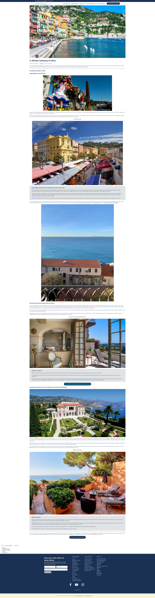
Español (99, 572)
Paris (73, 576)
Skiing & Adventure (89, 567)
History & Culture (89, 561)
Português (99, 573)
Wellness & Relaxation (90, 569)
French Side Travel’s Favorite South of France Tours (77, 384)
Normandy (75, 574)
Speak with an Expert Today (77, 537)
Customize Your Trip (113, 3)
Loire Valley (75, 570)
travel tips (4, 552)
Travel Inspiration (101, 3)
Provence (74, 577)
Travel (3, 551)
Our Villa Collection (90, 3)
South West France (77, 580)
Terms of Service (87, 595)
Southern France (6, 550)
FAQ (98, 569)
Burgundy (74, 563)
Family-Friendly (88, 558)
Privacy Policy (79, 595)
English (98, 570)
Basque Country (76, 560)
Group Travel (88, 560)
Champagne (75, 564)
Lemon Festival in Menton (84, 202)
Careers (98, 564)
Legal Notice (78, 590)
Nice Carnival (96, 202)
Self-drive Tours (88, 566)
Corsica (74, 566)
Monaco (74, 573)
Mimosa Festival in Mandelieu (111, 202)
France (4, 547)
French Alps (75, 567)
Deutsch (99, 574)
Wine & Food (88, 570)
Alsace (73, 558)
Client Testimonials (101, 558)
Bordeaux (74, 561)
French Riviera (5, 548)
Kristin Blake (9, 545)
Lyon (73, 572)
